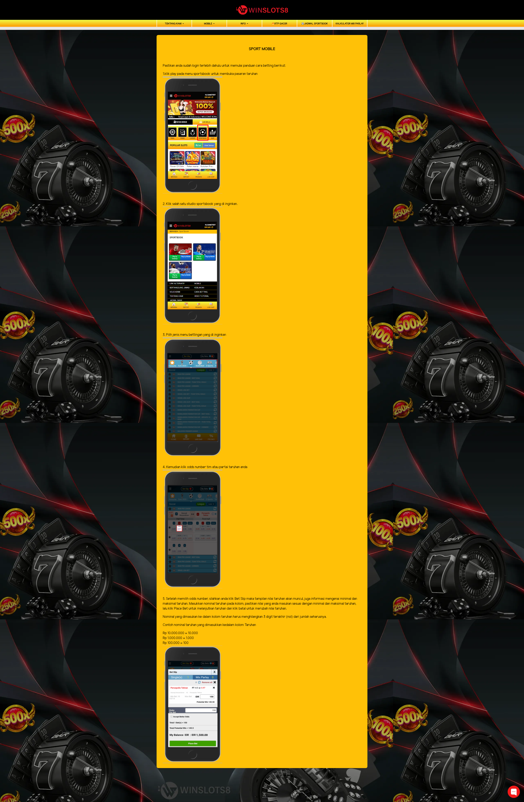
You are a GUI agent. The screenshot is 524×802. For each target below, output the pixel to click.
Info (243, 23)
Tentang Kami (173, 23)
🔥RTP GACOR (279, 23)
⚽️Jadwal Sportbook (314, 23)
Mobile (208, 23)
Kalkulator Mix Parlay (350, 23)
